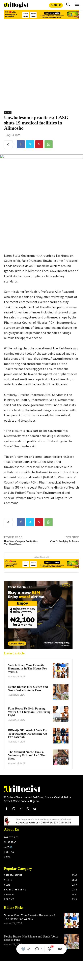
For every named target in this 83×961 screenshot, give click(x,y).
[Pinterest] (39, 144)
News (8, 112)
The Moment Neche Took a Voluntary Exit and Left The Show (26, 755)
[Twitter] (30, 144)
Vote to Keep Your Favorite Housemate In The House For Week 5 (27, 668)
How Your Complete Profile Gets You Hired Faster (21, 543)
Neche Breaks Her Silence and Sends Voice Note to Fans (28, 688)
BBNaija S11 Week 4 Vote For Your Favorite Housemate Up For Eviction (28, 733)
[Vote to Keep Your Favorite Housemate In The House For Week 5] (60, 670)
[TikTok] (20, 808)
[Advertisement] (41, 63)
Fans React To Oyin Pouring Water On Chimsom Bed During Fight (29, 712)
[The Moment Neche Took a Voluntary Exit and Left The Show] (60, 757)
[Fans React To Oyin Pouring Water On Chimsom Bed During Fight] (60, 714)
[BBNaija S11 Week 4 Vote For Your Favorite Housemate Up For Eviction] (60, 735)
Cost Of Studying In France (64, 541)
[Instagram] (13, 808)
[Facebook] (21, 144)
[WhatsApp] (49, 144)
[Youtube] (34, 808)
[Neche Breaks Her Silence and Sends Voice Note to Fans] (60, 692)
